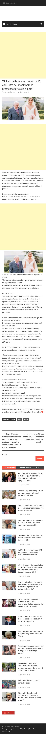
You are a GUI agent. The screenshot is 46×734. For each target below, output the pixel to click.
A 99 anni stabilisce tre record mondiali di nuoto (29, 681)
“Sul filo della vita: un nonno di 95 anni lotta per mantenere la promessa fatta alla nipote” (30, 552)
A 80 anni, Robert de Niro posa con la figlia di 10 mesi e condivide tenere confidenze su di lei (30, 522)
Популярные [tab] (10, 467)
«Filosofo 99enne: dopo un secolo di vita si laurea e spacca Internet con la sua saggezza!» (30, 618)
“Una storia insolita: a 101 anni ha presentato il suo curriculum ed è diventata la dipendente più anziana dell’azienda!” (30, 585)
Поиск (4, 455)
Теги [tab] (37, 467)
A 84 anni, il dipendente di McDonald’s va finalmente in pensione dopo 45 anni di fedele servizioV (29, 696)
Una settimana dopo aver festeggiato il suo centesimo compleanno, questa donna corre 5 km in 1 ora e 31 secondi (30, 666)
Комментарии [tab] (24, 467)
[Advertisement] (23, 55)
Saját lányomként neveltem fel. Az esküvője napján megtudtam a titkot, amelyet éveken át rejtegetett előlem (30, 477)
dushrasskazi (24, 92)
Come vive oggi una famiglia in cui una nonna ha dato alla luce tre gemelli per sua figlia (30, 493)
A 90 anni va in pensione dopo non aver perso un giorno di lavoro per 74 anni (30, 633)
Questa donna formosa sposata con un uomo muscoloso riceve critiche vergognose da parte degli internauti (30, 649)
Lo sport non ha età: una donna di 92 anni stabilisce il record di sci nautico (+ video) (30, 537)
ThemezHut (6, 731)
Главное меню (11, 24)
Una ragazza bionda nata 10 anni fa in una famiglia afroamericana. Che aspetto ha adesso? (31, 508)
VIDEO (26, 420)
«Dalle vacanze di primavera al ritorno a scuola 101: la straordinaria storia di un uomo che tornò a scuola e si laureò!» (30, 602)
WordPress (24, 729)
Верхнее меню (11, 3)
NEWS (19, 420)
